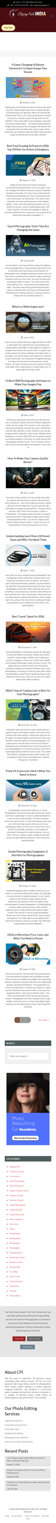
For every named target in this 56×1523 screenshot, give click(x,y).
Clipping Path (14, 1167)
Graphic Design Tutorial (18, 1191)
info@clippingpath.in (41, 5)
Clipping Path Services (14, 1421)
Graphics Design (16, 1195)
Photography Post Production (16, 1438)
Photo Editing (14, 1234)
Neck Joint (13, 1224)
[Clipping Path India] (28, 15)
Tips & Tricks (14, 1277)
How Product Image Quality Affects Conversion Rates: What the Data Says (26, 1459)
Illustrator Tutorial (16, 1200)
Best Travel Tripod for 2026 (28, 616)
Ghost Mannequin (16, 1186)
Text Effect (13, 1272)
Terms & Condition (32, 1516)
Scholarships (14, 1267)
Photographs (14, 1243)
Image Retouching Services (16, 1425)
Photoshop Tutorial (17, 1257)
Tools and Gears (16, 1281)
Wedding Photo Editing (14, 1433)
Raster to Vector (16, 1262)
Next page (43, 1020)
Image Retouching (16, 1214)
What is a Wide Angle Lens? (28, 306)
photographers (15, 1238)
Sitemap (45, 1516)
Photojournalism (16, 1253)
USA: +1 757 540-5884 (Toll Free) (29, 2)
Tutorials (13, 1291)
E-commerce (14, 1176)
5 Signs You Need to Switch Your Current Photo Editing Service (26, 1471)
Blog (7, 1516)
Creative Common (16, 1171)
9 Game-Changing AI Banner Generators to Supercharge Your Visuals (28, 68)
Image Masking (15, 1210)
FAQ (28, 1519)
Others (12, 1229)
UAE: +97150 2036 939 (19, 5)
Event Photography (17, 1181)
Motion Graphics (16, 1219)
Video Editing (14, 1296)
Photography (14, 1248)
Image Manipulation (17, 1205)
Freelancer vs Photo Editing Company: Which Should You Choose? (28, 1483)
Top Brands (14, 1286)
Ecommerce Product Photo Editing (19, 1442)
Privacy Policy (16, 1516)
